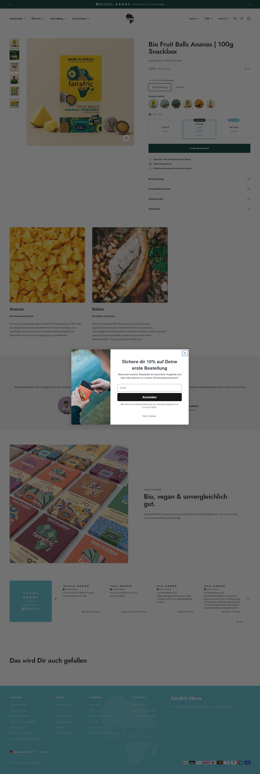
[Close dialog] (184, 353)
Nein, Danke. (150, 416)
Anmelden (149, 397)
